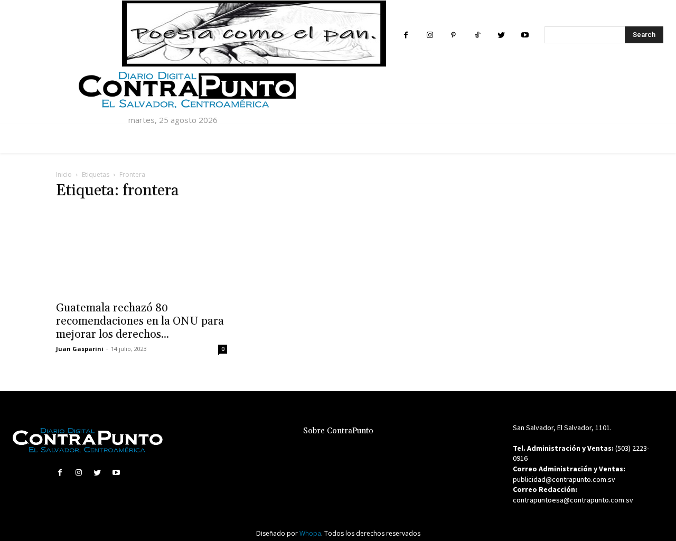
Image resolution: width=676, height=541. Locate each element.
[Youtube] (524, 35)
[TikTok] (477, 35)
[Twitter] (501, 35)
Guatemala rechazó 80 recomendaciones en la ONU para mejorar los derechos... (140, 321)
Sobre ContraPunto (338, 431)
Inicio (64, 174)
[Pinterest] (453, 35)
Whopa (310, 533)
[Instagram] (429, 35)
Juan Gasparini (80, 349)
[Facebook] (406, 35)
